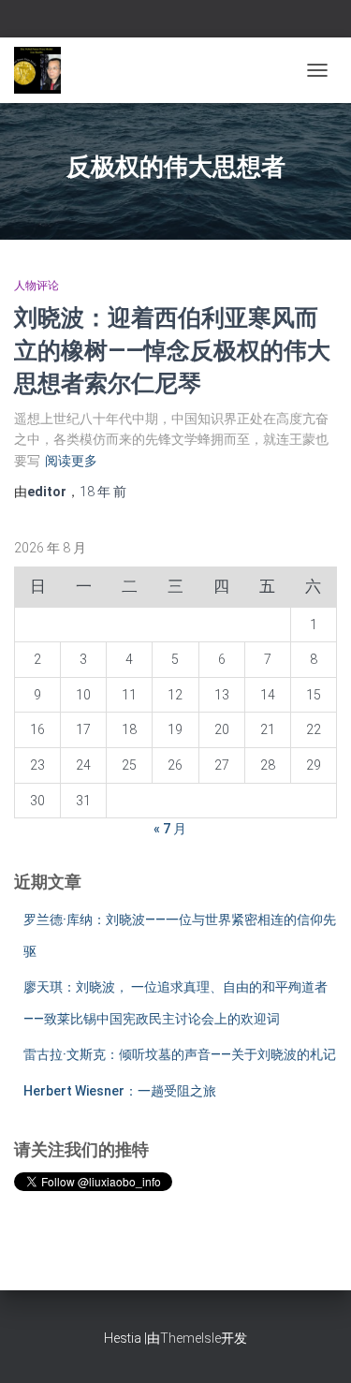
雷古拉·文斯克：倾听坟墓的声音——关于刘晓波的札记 (179, 1054)
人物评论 (36, 285)
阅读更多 (71, 460)
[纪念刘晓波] (44, 70)
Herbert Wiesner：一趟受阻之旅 (119, 1090)
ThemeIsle (190, 1338)
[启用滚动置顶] (314, 1345)
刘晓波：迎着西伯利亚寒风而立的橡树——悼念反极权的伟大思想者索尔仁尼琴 (172, 350)
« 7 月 (170, 828)
